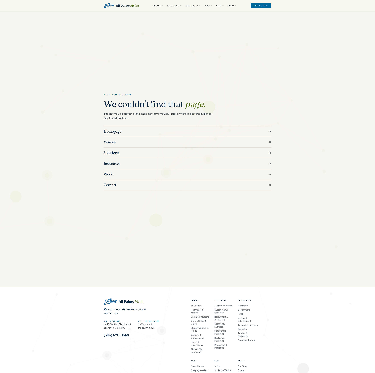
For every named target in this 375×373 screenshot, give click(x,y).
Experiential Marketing (220, 332)
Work (207, 5)
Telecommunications (248, 325)
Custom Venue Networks (221, 311)
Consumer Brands (246, 340)
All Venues (196, 305)
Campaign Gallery (199, 370)
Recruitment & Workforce (221, 318)
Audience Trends (222, 370)
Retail (240, 314)
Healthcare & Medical (197, 311)
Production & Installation (220, 346)
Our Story (242, 366)
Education (242, 329)
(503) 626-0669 (116, 335)
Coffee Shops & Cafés (198, 322)
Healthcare (243, 305)
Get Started (261, 6)
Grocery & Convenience (197, 336)
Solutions (173, 5)
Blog (218, 5)
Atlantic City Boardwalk (196, 350)
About (231, 5)
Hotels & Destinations (197, 343)
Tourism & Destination (243, 334)
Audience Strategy (223, 305)
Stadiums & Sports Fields (199, 329)
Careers (242, 370)
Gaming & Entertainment (244, 319)
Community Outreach (219, 325)
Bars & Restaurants (200, 317)
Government (244, 310)
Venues (157, 5)
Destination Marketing (219, 339)
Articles (217, 366)
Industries (191, 5)
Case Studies (197, 366)
